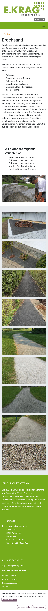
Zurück (7, 34)
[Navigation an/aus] (43, 25)
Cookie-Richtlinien (9, 600)
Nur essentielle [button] (24, 607)
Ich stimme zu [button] (38, 607)
